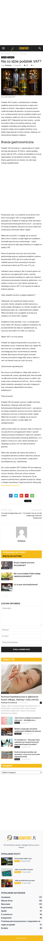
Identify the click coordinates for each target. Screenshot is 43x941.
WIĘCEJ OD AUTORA (12, 556)
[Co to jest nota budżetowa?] (7, 587)
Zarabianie (11, 57)
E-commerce (6, 914)
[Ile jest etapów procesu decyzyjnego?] (7, 565)
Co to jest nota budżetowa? (26, 584)
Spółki (4, 911)
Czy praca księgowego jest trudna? (11, 514)
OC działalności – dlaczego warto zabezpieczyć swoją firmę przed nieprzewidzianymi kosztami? (27, 742)
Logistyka (18, 733)
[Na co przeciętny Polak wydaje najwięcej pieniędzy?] (7, 576)
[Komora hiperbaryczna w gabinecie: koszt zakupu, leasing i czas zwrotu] (21, 679)
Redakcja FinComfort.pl (9, 702)
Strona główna (5, 54)
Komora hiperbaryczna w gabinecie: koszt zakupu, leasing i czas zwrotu (20, 698)
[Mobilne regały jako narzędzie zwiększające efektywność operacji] (7, 732)
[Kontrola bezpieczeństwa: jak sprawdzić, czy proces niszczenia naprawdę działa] (7, 755)
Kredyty (4, 928)
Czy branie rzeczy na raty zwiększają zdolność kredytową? (32, 515)
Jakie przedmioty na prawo (24, 880)
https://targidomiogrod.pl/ (10, 485)
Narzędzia (5, 693)
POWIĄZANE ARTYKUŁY (14, 552)
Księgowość (6, 918)
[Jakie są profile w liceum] (7, 872)
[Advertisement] (21, 22)
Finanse (4, 57)
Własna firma (6, 901)
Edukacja (17, 872)
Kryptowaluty (6, 907)
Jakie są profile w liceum (23, 869)
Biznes (17, 722)
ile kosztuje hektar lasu (23, 858)
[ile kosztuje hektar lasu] (7, 861)
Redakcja (8, 65)
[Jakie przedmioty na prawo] (7, 883)
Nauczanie (5, 904)
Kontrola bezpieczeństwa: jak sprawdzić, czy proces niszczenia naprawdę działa (27, 754)
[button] (40, 48)
